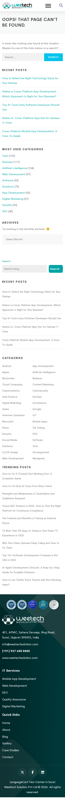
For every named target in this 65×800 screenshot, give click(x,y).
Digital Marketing (12, 198)
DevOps (37, 396)
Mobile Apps (39, 421)
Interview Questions (13, 415)
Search (6, 261)
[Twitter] (22, 772)
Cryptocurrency (11, 390)
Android (6, 366)
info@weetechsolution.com (20, 644)
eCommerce (39, 403)
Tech (5, 155)
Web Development (13, 174)
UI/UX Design (10, 452)
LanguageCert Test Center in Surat (32, 782)
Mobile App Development (19, 679)
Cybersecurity (40, 390)
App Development (13, 192)
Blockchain (8, 378)
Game (5, 409)
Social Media (9, 440)
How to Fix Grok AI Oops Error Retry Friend (27, 486)
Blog (5, 737)
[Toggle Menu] (48, 6)
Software (7, 180)
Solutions (8, 186)
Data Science (9, 396)
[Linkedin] (42, 772)
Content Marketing (43, 384)
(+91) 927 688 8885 (16, 651)
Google (36, 409)
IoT (34, 415)
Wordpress (38, 458)
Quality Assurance (14, 699)
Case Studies (10, 750)
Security (7, 205)
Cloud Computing (12, 384)
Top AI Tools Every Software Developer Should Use (31, 318)
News (5, 427)
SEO (4, 211)
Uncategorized (40, 452)
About (6, 730)
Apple (5, 372)
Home (6, 723)
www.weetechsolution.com (20, 658)
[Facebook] (32, 772)
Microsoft (7, 421)
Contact (7, 757)
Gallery (7, 743)
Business (7, 162)
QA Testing (38, 427)
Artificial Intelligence (14, 168)
